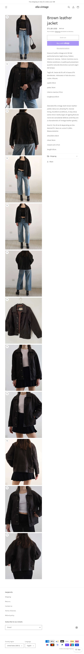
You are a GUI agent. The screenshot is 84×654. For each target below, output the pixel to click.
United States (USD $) (13, 646)
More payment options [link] (63, 48)
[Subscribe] (39, 627)
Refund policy (9, 615)
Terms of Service (10, 611)
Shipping (57, 31)
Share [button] (51, 162)
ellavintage (66, 648)
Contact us (8, 606)
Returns (7, 601)
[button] (6, 7)
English (29, 646)
